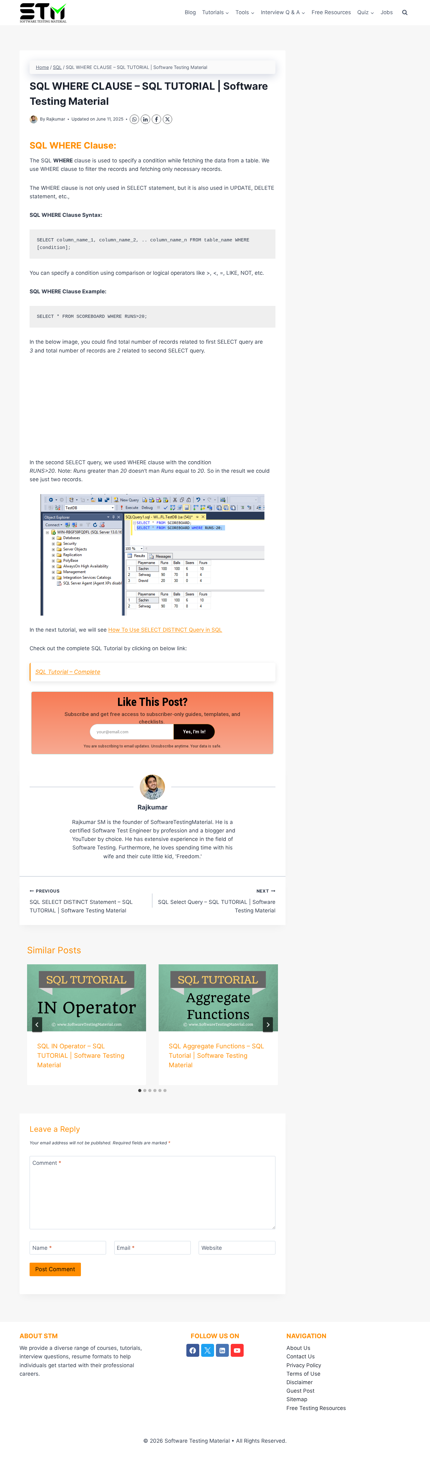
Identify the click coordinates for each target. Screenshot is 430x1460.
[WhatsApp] (134, 119)
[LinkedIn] (145, 119)
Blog (190, 12)
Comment (46, 1163)
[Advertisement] (152, 409)
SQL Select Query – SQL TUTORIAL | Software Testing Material (216, 901)
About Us (298, 1348)
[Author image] (33, 119)
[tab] (139, 1090)
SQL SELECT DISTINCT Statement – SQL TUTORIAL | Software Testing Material (81, 901)
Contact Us (300, 1356)
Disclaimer (299, 1382)
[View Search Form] (404, 12)
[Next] (268, 1024)
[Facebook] (156, 119)
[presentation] (86, 997)
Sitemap (296, 1399)
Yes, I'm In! (194, 731)
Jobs (387, 12)
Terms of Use (303, 1374)
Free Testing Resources (316, 1408)
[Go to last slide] (37, 1024)
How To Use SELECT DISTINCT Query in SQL (165, 630)
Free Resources (331, 12)
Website (211, 1248)
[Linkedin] (222, 1350)
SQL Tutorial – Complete (67, 671)
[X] (167, 119)
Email (126, 1248)
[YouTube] (237, 1350)
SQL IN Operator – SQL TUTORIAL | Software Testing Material (80, 1055)
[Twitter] (207, 1350)
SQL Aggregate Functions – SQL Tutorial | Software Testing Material (216, 1055)
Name (42, 1248)
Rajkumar (55, 118)
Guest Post (300, 1391)
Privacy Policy (303, 1365)
